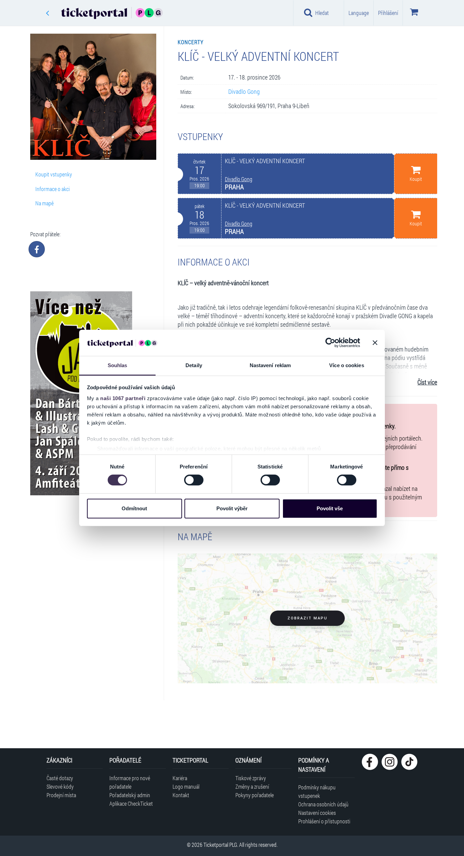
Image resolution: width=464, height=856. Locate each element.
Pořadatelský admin (129, 795)
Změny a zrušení (252, 786)
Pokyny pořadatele (254, 795)
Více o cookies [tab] (346, 365)
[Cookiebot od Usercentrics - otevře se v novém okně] (330, 343)
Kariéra (180, 778)
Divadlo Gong (244, 92)
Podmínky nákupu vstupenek (317, 791)
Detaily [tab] (193, 365)
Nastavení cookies (317, 812)
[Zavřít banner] (375, 342)
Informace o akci (52, 188)
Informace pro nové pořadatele (129, 782)
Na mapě (44, 203)
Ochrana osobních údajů (323, 804)
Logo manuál (186, 786)
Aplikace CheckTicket (131, 803)
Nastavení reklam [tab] (270, 365)
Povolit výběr (232, 508)
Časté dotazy (60, 778)
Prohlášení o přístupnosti (324, 821)
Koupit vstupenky (53, 174)
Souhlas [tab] (117, 365)
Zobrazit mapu (307, 618)
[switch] (193, 480)
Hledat (322, 12)
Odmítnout (134, 508)
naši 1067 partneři (122, 398)
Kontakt (181, 795)
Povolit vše (330, 508)
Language (359, 12)
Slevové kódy (60, 786)
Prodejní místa (61, 795)
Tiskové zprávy (250, 778)
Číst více (427, 382)
